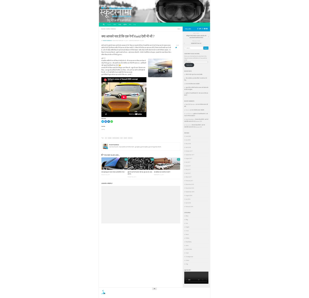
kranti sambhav (116, 137)
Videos (113, 29)
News (187, 234)
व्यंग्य (130, 24)
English (109, 24)
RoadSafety (189, 242)
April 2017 (188, 173)
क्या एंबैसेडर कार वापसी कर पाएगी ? (162, 172)
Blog (103, 29)
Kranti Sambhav (107, 40)
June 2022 (188, 136)
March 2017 (189, 177)
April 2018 (188, 147)
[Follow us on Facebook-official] (198, 29)
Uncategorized (189, 256)
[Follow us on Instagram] (202, 29)
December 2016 (190, 184)
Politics (187, 238)
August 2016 (189, 195)
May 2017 (188, 169)
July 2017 (188, 162)
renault (125, 137)
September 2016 (190, 191)
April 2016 (188, 203)
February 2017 (189, 180)
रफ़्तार (114, 24)
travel (187, 253)
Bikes (187, 216)
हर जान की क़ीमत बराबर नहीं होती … (193, 83)
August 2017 (189, 158)
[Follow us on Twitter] (200, 29)
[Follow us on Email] (207, 29)
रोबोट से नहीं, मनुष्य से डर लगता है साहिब (194, 74)
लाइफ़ (119, 24)
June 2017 (188, 166)
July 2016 (188, 199)
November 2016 (190, 188)
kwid (121, 137)
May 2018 (188, 143)
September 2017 (190, 154)
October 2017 (189, 151)
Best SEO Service (190, 104)
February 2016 (189, 206)
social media (189, 249)
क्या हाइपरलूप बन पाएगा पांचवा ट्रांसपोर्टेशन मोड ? (113, 172)
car (106, 137)
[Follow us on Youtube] (204, 29)
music (187, 230)
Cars (108, 29)
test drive (130, 137)
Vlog (134, 24)
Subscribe (189, 65)
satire (187, 245)
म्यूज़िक (125, 24)
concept (109, 137)
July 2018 (188, 140)
